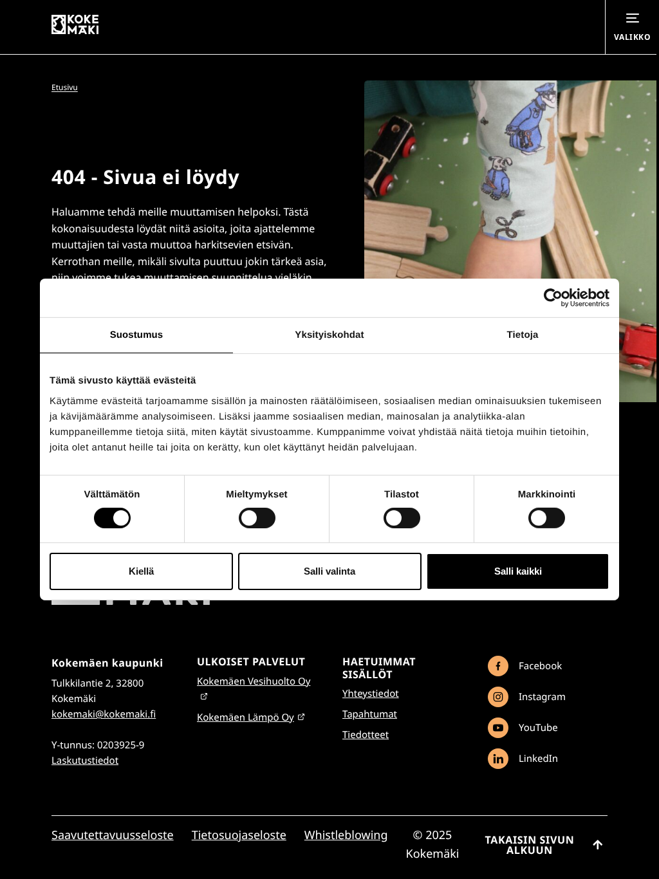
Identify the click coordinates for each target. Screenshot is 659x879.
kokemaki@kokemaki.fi (103, 714)
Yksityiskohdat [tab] (329, 334)
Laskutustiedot (84, 760)
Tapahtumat (369, 714)
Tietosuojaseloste (239, 835)
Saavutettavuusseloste (112, 835)
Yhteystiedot (370, 693)
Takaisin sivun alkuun (530, 845)
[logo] (130, 601)
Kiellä (141, 571)
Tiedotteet (365, 734)
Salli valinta (329, 571)
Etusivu (64, 87)
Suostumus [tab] (136, 334)
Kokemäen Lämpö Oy (245, 717)
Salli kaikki (518, 571)
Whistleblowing (346, 835)
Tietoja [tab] (523, 334)
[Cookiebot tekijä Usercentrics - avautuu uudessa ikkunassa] (553, 298)
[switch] (257, 518)
